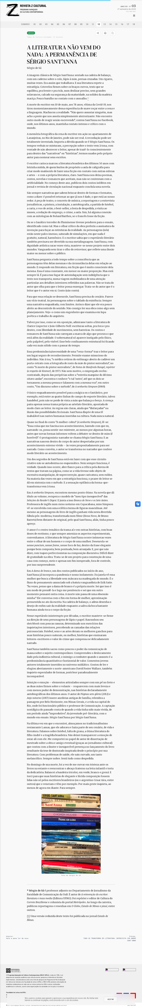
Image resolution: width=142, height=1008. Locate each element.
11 (93, 24)
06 (64, 24)
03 (46, 24)
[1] (28, 916)
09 (81, 24)
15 (116, 24)
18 (134, 24)
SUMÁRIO (25, 24)
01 (35, 24)
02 (40, 24)
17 (128, 24)
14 (110, 24)
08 (75, 24)
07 (70, 24)
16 (122, 24)
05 (58, 24)
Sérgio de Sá (34, 68)
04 (52, 24)
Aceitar (110, 999)
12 (99, 24)
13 (104, 24)
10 (87, 24)
